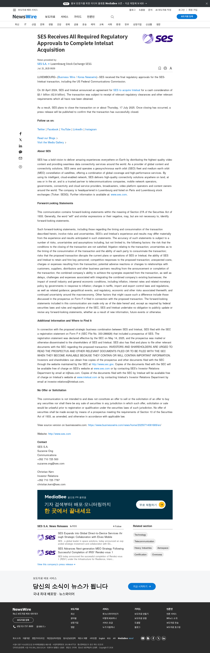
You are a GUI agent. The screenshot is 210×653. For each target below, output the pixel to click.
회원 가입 (192, 9)
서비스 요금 (108, 622)
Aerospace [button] (162, 547)
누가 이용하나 (109, 627)
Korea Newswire (87, 77)
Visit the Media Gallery (50, 142)
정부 (127, 24)
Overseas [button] (157, 554)
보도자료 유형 (141, 618)
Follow (118, 526)
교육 (101, 24)
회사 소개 (16, 638)
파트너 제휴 (82, 638)
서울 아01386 (30, 647)
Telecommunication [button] (144, 541)
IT (25, 24)
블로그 (132, 9)
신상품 (149, 24)
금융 (76, 24)
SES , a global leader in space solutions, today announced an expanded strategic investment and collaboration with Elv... (90, 542)
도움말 (142, 9)
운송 (84, 24)
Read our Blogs (46, 138)
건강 (59, 24)
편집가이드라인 (38, 638)
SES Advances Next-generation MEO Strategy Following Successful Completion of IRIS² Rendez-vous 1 (91, 550)
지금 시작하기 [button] (140, 586)
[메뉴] (15, 10)
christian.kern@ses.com (51, 484)
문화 (42, 24)
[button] (160, 68)
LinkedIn (78, 129)
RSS (74, 526)
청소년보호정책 (69, 638)
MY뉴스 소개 (171, 618)
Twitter (41, 129)
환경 (118, 24)
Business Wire (66, 77)
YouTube (66, 129)
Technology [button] (140, 534)
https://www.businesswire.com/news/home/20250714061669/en (124, 425)
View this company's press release (56, 564)
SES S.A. (43, 64)
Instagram (91, 129)
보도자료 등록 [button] (23, 620)
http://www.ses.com (59, 433)
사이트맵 (93, 638)
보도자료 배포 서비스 (28, 9)
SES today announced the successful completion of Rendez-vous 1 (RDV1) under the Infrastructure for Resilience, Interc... (90, 558)
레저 (93, 24)
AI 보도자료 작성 (163, 9)
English (102, 638)
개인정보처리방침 (54, 638)
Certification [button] (141, 554)
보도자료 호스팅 (173, 627)
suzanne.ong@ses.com (50, 463)
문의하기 (40, 626)
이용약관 (26, 638)
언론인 (91, 17)
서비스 (64, 17)
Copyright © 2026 (106, 647)
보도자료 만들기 (142, 614)
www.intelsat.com (87, 377)
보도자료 (50, 17)
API (114, 638)
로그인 (181, 9)
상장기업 (137, 24)
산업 (34, 24)
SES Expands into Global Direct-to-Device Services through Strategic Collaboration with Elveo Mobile (90, 535)
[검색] (112, 17)
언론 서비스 (171, 614)
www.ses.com (119, 194)
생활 (51, 24)
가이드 (78, 17)
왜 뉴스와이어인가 (111, 614)
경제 (67, 24)
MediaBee (123, 638)
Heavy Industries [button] (143, 547)
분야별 (74, 618)
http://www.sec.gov (102, 364)
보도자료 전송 (172, 622)
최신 (17, 24)
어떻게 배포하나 (110, 618)
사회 (110, 24)
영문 (158, 24)
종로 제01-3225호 (96, 644)
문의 (150, 9)
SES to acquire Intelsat (126, 90)
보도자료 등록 (187, 16)
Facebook (52, 129)
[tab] (85, 609)
